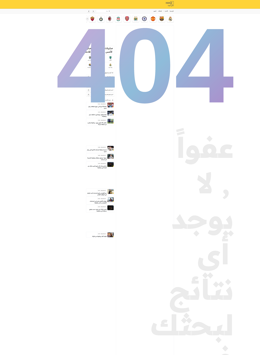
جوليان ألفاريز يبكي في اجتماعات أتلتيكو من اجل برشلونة (98, 202)
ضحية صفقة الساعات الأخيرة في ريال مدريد (97, 150)
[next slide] (87, 19)
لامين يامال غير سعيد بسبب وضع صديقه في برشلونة (98, 210)
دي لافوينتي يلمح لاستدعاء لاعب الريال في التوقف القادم (97, 193)
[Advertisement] (100, 34)
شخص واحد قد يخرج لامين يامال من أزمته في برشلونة (97, 166)
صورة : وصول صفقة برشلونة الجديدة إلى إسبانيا (97, 158)
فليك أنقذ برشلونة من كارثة (99, 236)
